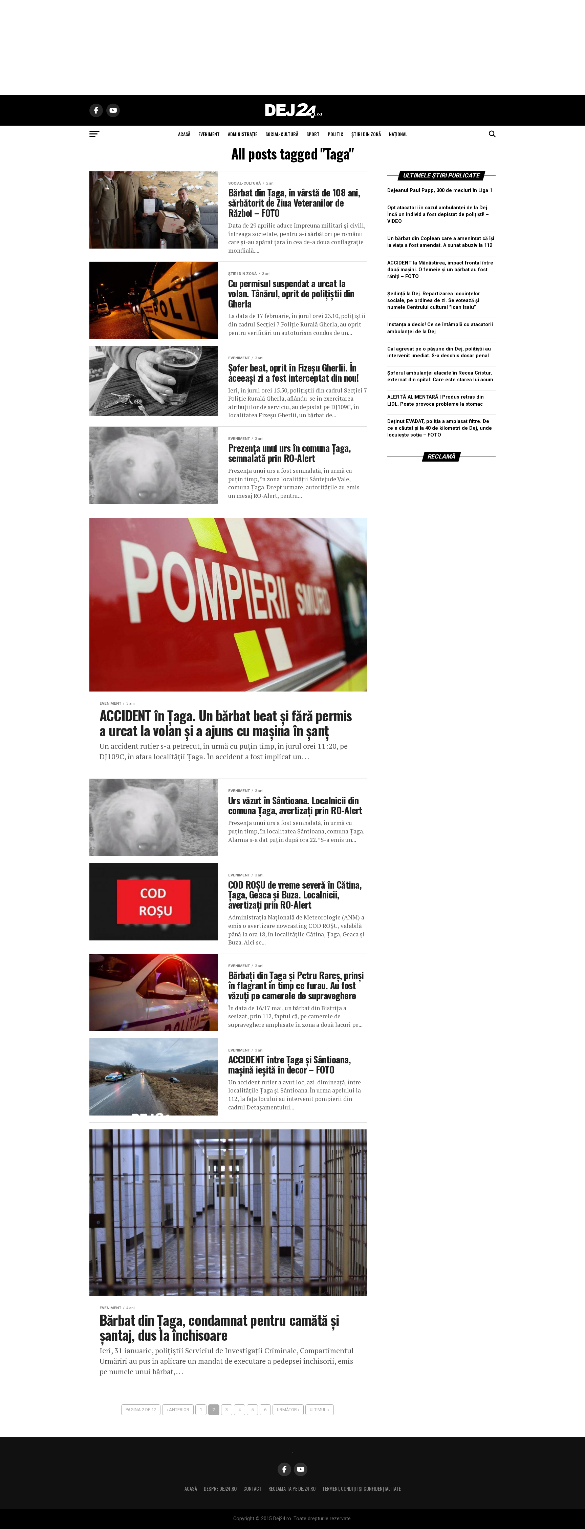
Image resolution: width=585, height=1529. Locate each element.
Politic (335, 133)
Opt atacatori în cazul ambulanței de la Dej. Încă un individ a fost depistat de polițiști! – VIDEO (438, 214)
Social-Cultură (281, 133)
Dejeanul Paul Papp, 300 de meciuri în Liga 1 (439, 190)
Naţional (398, 133)
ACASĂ (184, 133)
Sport (313, 133)
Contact (252, 1488)
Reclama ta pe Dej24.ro (292, 1488)
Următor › (288, 1409)
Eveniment (209, 133)
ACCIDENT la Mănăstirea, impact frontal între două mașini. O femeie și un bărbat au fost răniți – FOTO (440, 269)
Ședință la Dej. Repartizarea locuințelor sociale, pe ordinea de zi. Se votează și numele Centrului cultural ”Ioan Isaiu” (433, 300)
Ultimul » (319, 1409)
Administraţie (242, 133)
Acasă (191, 1488)
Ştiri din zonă (366, 133)
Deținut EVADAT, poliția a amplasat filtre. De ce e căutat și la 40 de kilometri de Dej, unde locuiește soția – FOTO (439, 428)
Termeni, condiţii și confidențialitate (361, 1488)
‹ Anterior (178, 1409)
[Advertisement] (292, 47)
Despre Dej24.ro (220, 1488)
